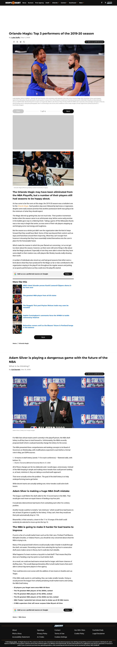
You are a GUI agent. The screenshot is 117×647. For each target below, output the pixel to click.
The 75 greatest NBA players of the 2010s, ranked (33, 594)
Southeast (72, 3)
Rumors (30, 3)
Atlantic (55, 3)
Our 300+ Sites (79, 630)
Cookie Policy (79, 634)
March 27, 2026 (45, 463)
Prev (18, 111)
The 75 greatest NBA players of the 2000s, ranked (33, 591)
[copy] (24, 42)
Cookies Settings (61, 637)
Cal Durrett (15, 369)
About (14, 630)
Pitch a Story (17, 634)
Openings (40, 630)
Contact (57, 630)
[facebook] (101, 2)
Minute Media (13, 642)
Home (15, 343)
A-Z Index (40, 637)
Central (63, 3)
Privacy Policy (42, 634)
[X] (105, 2)
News (24, 3)
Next (68, 111)
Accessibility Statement (21, 637)
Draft (47, 3)
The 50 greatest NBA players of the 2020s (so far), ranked (36, 597)
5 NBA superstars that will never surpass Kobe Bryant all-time (38, 603)
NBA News (22, 617)
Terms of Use (59, 634)
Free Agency (39, 3)
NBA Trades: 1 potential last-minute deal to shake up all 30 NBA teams (41, 600)
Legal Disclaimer (98, 634)
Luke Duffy (15, 37)
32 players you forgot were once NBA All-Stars (32, 587)
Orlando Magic (23, 206)
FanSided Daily (97, 630)
